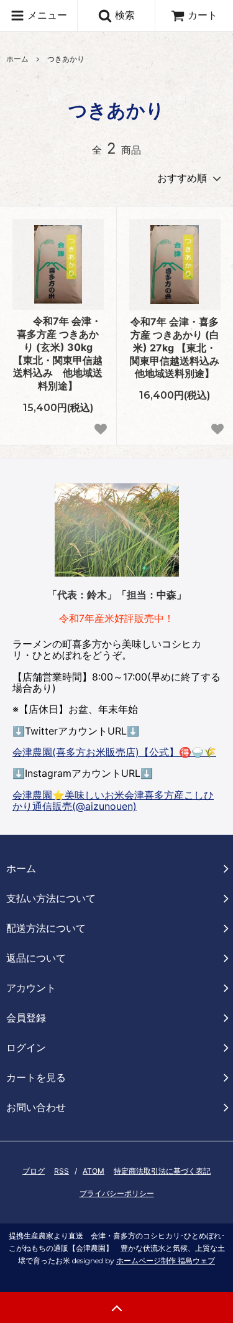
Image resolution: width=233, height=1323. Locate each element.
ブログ (33, 1171)
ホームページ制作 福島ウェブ (165, 1260)
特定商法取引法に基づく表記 (162, 1171)
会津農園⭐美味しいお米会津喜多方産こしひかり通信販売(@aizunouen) (113, 800)
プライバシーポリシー (117, 1193)
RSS (61, 1171)
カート (202, 15)
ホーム (17, 58)
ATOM (93, 1171)
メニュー (45, 15)
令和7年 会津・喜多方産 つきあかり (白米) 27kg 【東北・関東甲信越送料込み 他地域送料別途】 (175, 347)
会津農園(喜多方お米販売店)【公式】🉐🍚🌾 (114, 752)
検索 (123, 15)
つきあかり (66, 58)
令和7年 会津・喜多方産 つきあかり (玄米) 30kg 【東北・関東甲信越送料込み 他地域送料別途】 (58, 353)
